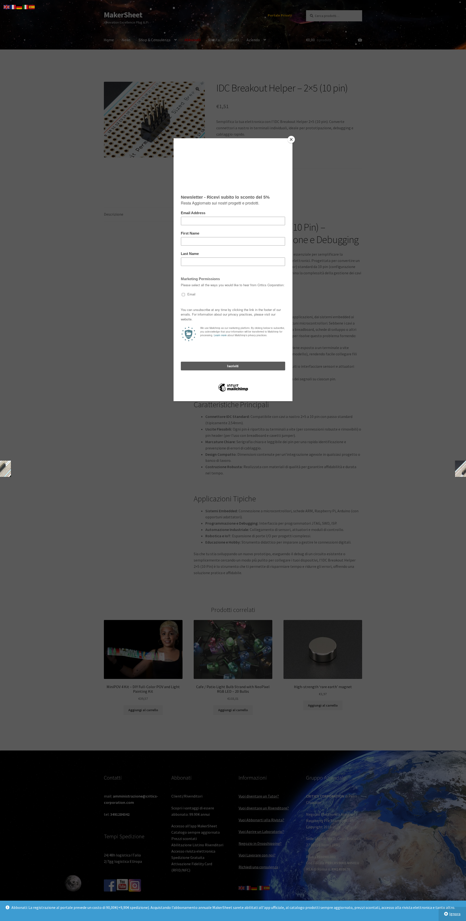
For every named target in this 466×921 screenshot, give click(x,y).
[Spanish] (32, 6)
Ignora (454, 913)
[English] (7, 6)
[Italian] (26, 6)
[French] (13, 6)
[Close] (291, 139)
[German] (19, 6)
